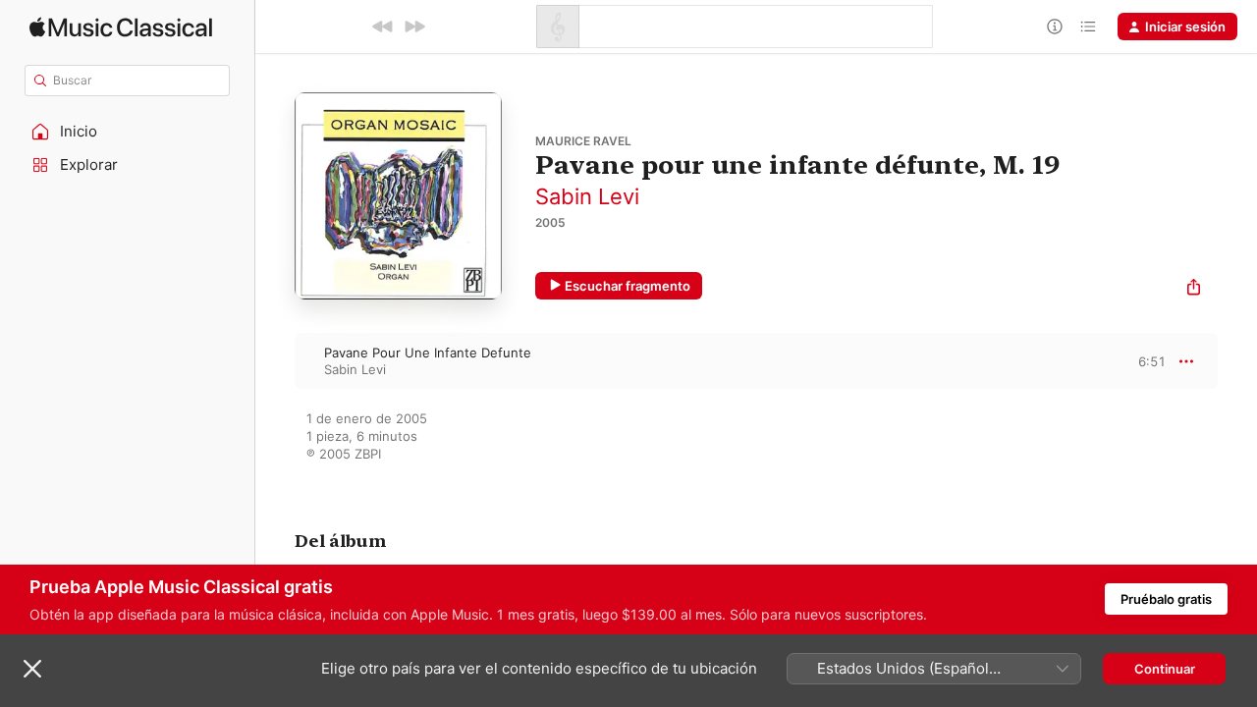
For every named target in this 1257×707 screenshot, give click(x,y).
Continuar (1164, 669)
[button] (128, 131)
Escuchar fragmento (627, 286)
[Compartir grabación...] (1193, 289)
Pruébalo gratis (1166, 599)
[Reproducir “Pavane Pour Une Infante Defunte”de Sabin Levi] (275, 360)
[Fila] (1088, 26)
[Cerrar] (32, 669)
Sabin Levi (587, 196)
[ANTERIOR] (383, 26)
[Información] (1054, 26)
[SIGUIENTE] (414, 26)
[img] (120, 27)
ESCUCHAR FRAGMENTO (1135, 361)
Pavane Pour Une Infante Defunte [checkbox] (427, 352)
